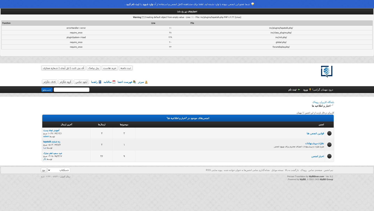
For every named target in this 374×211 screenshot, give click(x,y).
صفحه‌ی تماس (315, 170)
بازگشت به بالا (292, 170)
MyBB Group (326, 179)
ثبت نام (292, 89)
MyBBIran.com (316, 176)
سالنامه (108, 81)
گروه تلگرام (65, 81)
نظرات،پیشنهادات (314, 143)
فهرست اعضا (125, 81)
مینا (45, 147)
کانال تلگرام (50, 81)
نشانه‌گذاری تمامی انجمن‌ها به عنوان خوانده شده (247, 170)
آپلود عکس (81, 81)
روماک (303, 170)
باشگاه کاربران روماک (323, 102)
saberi (46, 136)
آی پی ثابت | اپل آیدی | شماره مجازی (63, 68)
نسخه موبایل (277, 170)
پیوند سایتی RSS (214, 170)
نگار (44, 159)
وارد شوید (148, 4)
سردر (141, 81)
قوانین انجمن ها (315, 133)
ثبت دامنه (126, 68)
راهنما (94, 81)
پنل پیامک (93, 68)
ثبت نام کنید (132, 4)
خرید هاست (109, 68)
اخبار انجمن (317, 156)
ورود (305, 89)
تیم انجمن (328, 170)
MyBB (303, 179)
